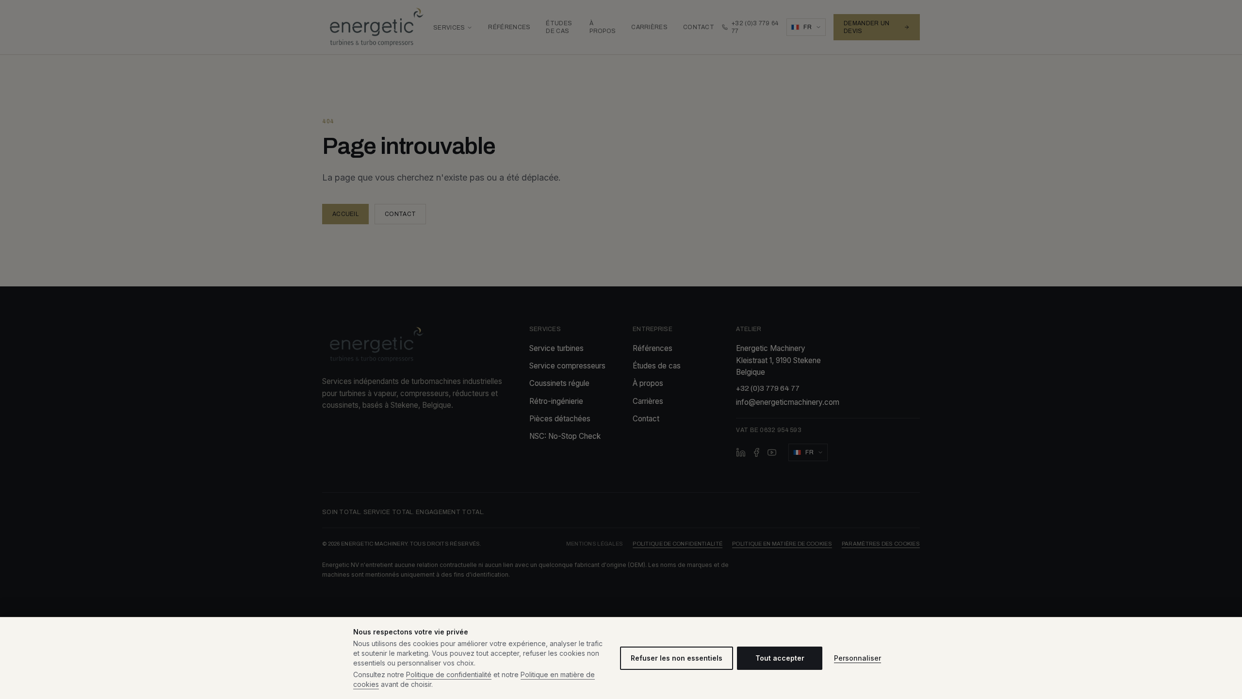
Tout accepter (779, 658)
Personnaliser (857, 658)
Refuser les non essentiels (676, 658)
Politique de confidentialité (448, 674)
